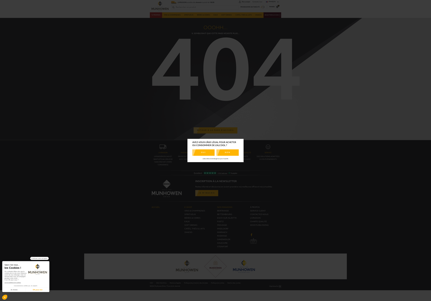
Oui (203, 152)
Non (227, 152)
